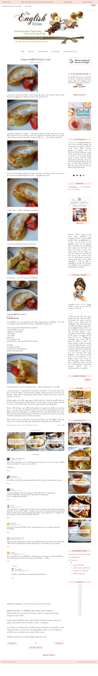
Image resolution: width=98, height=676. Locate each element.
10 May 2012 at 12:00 (16, 490)
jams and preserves (27, 425)
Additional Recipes (69, 51)
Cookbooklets (74, 557)
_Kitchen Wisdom (78, 565)
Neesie (12, 489)
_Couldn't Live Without (80, 571)
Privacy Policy (87, 2)
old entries (59, 643)
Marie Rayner (18, 569)
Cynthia (12, 552)
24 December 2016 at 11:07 (22, 570)
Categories (55, 51)
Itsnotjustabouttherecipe (17, 538)
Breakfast (14, 425)
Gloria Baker (14, 476)
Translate (76, 189)
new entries (12, 643)
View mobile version (35, 647)
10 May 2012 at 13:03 (15, 507)
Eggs (19, 425)
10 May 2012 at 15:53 (15, 539)
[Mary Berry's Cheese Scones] (79, 542)
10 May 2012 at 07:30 (16, 478)
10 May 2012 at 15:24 (15, 525)
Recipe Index (68, 2)
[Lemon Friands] (79, 494)
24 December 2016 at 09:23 (17, 554)
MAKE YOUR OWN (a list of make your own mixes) (37, 2)
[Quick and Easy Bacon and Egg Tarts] (79, 518)
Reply (8, 470)
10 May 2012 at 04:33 (16, 460)
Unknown (13, 523)
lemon (35, 425)
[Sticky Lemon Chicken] (79, 469)
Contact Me (6, 2)
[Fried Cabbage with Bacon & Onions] (79, 445)
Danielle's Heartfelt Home (17, 458)
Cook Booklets (43, 51)
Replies (15, 566)
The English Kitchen (10, 661)
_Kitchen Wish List (78, 574)
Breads (9, 425)
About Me (31, 51)
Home (22, 51)
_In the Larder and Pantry (81, 568)
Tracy (12, 505)
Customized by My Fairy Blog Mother (86, 661)
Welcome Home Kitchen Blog (80, 554)
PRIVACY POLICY (80, 95)
